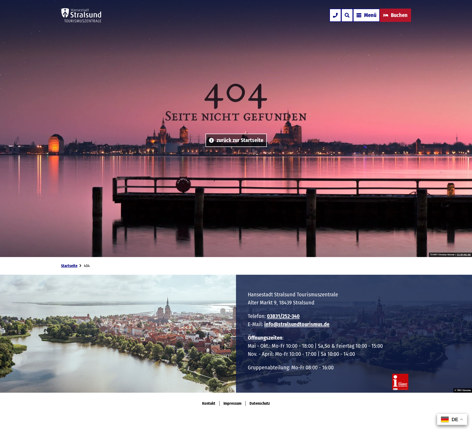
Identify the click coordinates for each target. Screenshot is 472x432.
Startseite (69, 265)
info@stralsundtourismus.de (296, 324)
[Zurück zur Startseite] (81, 15)
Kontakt (208, 403)
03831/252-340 (283, 316)
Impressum (232, 403)
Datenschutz (260, 403)
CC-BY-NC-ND (464, 255)
